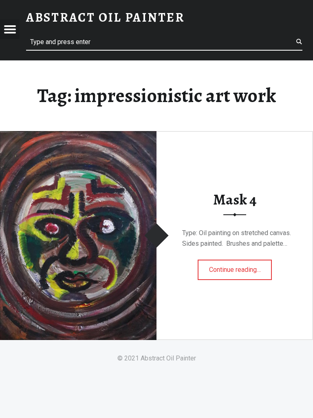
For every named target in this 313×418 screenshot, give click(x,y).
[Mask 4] (78, 136)
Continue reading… (240, 266)
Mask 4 (235, 199)
